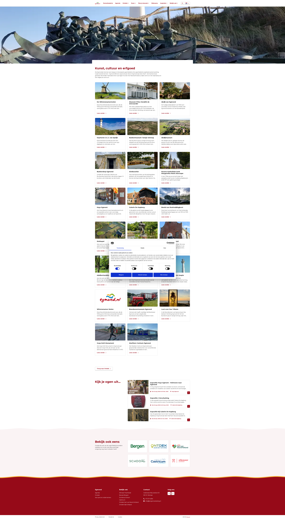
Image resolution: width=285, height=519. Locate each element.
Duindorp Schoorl (124, 497)
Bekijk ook (173, 3)
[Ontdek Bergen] (137, 446)
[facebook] (169, 493)
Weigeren (121, 274)
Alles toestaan (164, 274)
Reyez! (188, 517)
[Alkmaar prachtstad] (180, 460)
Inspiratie (163, 3)
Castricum (122, 500)
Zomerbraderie (108, 3)
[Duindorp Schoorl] (137, 460)
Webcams (154, 3)
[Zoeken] (182, 3)
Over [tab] (165, 248)
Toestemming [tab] (120, 248)
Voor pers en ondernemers (103, 497)
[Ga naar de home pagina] (97, 3)
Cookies (120, 517)
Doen (133, 3)
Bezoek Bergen (124, 495)
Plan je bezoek (143, 3)
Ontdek (125, 3)
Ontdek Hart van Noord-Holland (129, 502)
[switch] (134, 269)
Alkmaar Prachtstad (125, 492)
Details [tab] (142, 248)
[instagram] (172, 493)
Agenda (117, 3)
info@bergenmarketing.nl (153, 501)
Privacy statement (100, 517)
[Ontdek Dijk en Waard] (159, 446)
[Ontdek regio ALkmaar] (180, 446)
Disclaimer (111, 517)
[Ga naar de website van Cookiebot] (167, 243)
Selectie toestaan (142, 274)
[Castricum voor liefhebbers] (159, 460)
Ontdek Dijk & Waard (125, 504)
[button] (187, 3)
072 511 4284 (149, 498)
